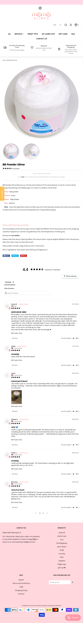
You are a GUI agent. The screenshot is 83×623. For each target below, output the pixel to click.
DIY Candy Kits (48, 34)
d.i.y (61, 540)
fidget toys (62, 564)
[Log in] (70, 25)
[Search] (65, 25)
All (9, 34)
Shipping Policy (21, 590)
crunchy (62, 554)
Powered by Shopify (41, 605)
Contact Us (41, 39)
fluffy (62, 550)
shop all (62, 533)
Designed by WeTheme (54, 605)
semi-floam (61, 547)
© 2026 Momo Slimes (28, 605)
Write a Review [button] (71, 276)
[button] (74, 338)
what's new (61, 536)
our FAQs (32, 539)
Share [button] (16, 338)
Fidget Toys (33, 34)
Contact (21, 594)
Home (4, 60)
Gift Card (63, 34)
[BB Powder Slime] (11, 151)
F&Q (73, 34)
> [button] (47, 513)
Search (21, 580)
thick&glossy (61, 543)
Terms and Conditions (21, 583)
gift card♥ (62, 568)
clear (62, 557)
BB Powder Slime (16, 333)
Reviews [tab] (8, 282)
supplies (61, 561)
